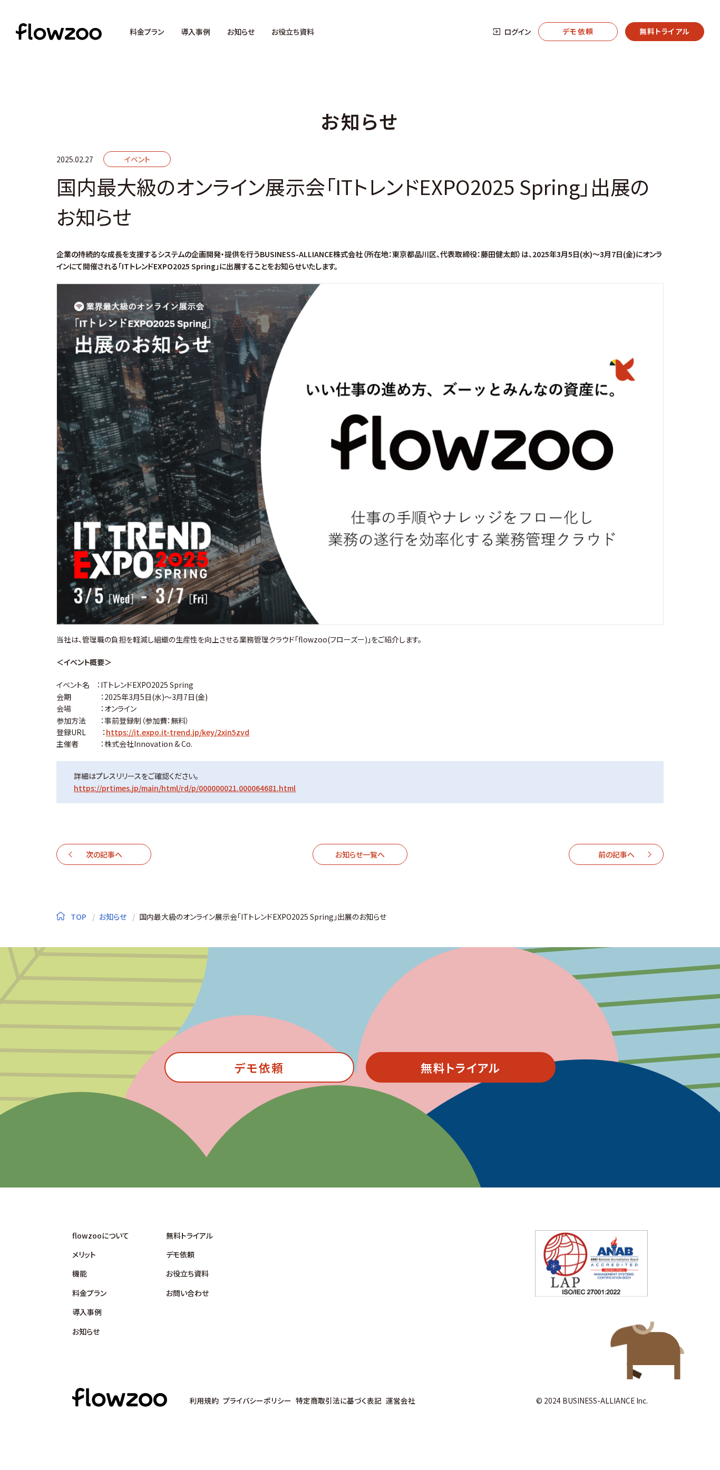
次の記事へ (104, 854)
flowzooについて (100, 1235)
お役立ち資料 (292, 31)
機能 (79, 1273)
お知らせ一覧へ (360, 854)
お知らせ (241, 31)
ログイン (517, 31)
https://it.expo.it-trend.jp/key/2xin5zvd (177, 732)
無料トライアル (189, 1235)
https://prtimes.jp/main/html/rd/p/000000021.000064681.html (185, 788)
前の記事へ (616, 854)
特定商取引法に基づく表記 (339, 1400)
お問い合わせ (187, 1293)
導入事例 (195, 31)
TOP (77, 916)
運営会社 (400, 1400)
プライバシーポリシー (257, 1400)
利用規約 (204, 1400)
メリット (84, 1254)
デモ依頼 (180, 1254)
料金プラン (147, 31)
